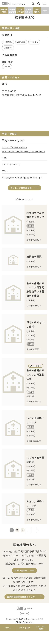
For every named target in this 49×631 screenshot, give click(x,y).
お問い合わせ (21, 570)
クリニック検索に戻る (21, 188)
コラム (8, 628)
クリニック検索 (41, 627)
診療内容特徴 (4, 10)
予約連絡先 (36, 10)
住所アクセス (20, 10)
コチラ (40, 563)
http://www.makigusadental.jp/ (22, 177)
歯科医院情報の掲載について (21, 597)
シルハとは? (24, 628)
